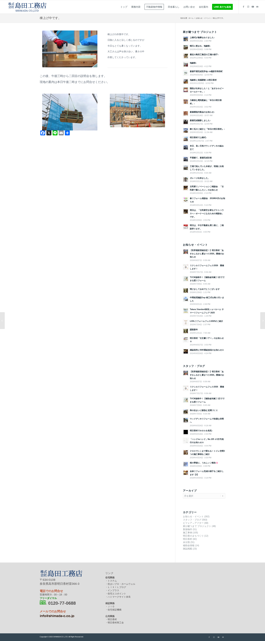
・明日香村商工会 (114, 622)
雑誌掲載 (187, 548)
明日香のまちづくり (193, 535)
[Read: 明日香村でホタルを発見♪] (185, 432)
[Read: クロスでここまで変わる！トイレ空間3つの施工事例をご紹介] (185, 452)
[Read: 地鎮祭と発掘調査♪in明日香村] (185, 81)
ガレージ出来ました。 (200, 178)
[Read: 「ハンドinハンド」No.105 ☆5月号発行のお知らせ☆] (185, 440)
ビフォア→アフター (193, 523)
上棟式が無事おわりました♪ (202, 37)
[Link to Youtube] (252, 6)
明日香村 (187, 539)
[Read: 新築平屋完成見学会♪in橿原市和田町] (185, 73)
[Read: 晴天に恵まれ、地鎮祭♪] (185, 47)
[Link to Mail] (257, 6)
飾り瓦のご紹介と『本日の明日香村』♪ (207, 129)
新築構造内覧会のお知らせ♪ (202, 112)
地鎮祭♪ (193, 63)
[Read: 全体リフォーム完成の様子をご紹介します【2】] (185, 472)
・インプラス (112, 590)
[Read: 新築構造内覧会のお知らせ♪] (185, 113)
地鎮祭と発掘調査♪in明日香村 (203, 80)
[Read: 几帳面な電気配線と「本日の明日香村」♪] (185, 101)
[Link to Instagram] (248, 6)
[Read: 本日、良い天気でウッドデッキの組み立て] (185, 147)
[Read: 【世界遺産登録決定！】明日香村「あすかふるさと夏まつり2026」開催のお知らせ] (185, 251)
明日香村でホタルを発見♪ (201, 430)
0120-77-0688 (62, 603)
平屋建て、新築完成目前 (201, 158)
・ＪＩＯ (110, 606)
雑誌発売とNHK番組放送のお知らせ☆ (207, 350)
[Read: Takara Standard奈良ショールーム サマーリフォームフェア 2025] (185, 311)
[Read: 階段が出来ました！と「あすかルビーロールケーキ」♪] (185, 90)
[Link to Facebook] (243, 6)
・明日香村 (111, 619)
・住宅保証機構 (113, 609)
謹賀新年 (194, 329)
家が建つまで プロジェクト (197, 526)
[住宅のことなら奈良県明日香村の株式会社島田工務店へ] (27, 7)
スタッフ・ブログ (192, 519)
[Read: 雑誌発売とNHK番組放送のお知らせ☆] (185, 351)
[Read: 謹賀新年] (185, 331)
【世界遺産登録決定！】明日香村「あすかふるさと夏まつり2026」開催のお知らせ (207, 253)
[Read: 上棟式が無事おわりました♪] (185, 39)
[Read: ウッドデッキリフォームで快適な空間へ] (185, 420)
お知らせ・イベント (193, 516)
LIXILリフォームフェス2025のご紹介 (206, 321)
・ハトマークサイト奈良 (118, 596)
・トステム (111, 580)
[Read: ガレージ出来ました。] (185, 179)
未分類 (186, 542)
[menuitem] (123, 7)
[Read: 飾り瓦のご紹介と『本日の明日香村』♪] (185, 130)
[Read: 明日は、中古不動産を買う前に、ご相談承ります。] (185, 227)
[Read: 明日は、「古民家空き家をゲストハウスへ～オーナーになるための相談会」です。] (185, 211)
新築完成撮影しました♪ (200, 120)
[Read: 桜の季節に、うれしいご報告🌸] (185, 464)
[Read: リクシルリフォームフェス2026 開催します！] (185, 267)
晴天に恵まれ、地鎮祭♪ (200, 46)
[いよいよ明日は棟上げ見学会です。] (2, 320)
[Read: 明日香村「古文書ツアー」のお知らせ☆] (185, 339)
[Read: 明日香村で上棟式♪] (185, 139)
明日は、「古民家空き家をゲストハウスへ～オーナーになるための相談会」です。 (207, 213)
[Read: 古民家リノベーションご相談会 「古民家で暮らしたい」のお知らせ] (185, 188)
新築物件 (187, 529)
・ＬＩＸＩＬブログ (115, 587)
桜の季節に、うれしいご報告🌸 (204, 463)
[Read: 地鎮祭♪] (185, 64)
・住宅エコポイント (115, 593)
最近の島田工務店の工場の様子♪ (204, 54)
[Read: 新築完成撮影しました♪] (185, 122)
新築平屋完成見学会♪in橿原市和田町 (206, 71)
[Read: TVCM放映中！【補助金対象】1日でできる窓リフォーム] (185, 278)
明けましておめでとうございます (205, 289)
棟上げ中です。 (50, 18)
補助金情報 (188, 545)
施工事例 (187, 532)
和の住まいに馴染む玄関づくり (204, 410)
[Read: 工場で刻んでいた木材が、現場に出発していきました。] (185, 167)
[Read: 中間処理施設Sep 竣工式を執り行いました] (185, 299)
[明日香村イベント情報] (262, 320)
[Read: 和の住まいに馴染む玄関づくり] (185, 412)
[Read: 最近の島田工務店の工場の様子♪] (185, 56)
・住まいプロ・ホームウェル (120, 584)
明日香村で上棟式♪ (198, 137)
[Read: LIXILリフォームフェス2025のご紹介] (185, 322)
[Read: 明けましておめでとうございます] (185, 290)
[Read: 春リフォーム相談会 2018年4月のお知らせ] (185, 200)
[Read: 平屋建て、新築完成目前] (185, 159)
